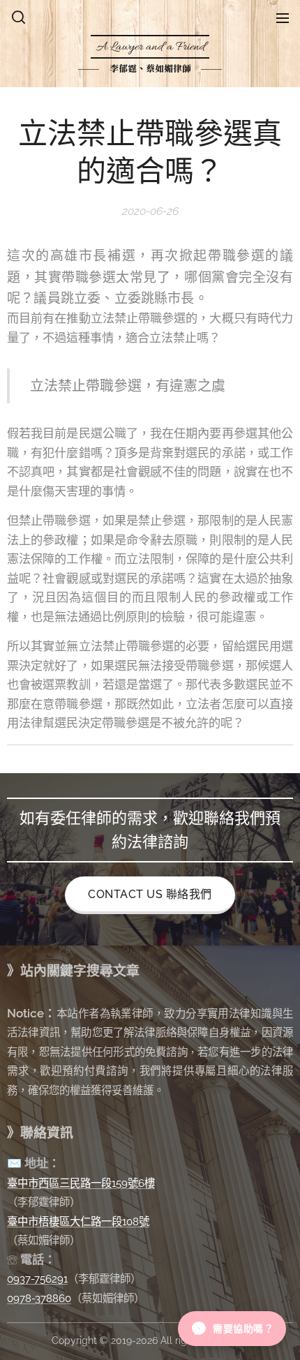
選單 (283, 17)
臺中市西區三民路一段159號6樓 (81, 1183)
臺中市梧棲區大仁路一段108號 (78, 1221)
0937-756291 (37, 1278)
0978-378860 (39, 1298)
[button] (18, 17)
